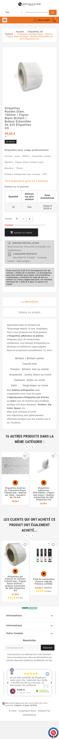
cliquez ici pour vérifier (25, 705)
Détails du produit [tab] (29, 312)
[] (53, 12)
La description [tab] (29, 301)
